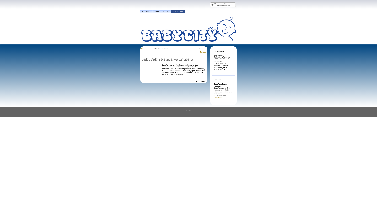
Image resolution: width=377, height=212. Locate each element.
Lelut (149, 48)
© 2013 (188, 111)
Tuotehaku (203, 48)
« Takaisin (202, 52)
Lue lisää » (218, 98)
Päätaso (143, 48)
